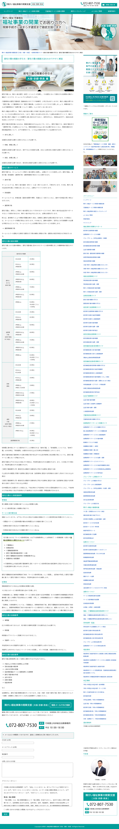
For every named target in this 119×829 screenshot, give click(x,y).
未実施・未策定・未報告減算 (91, 607)
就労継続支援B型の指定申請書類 (93, 369)
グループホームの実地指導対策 (92, 642)
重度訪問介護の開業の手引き (91, 303)
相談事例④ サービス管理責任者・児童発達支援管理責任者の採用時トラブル (99, 671)
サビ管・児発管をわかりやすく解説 (93, 511)
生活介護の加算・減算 (89, 407)
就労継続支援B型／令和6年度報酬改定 (94, 715)
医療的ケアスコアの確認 (90, 442)
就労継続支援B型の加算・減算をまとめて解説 (96, 381)
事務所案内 (111, 11)
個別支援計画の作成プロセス (91, 515)
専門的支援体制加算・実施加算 (92, 569)
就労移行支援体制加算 (89, 546)
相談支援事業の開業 (89, 261)
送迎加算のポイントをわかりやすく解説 (95, 588)
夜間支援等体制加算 (89, 492)
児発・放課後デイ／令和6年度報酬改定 (94, 719)
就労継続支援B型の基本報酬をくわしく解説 (96, 377)
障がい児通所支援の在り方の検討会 (93, 692)
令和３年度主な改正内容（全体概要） (94, 684)
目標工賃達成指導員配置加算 (91, 388)
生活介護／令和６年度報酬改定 (92, 703)
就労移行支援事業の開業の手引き (93, 311)
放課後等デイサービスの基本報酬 (93, 438)
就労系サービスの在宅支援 (91, 523)
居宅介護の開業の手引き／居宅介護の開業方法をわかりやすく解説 (33, 58)
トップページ (8, 11)
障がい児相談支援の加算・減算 (92, 292)
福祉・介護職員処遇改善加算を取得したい (95, 615)
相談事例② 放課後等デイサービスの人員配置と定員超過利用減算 (99, 661)
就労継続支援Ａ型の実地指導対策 (93, 638)
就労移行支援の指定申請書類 (91, 315)
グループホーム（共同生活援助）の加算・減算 (97, 488)
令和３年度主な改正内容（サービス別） (95, 688)
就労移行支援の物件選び (90, 330)
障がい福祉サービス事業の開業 (29, 11)
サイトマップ (87, 223)
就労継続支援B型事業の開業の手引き (94, 365)
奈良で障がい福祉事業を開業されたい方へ (95, 272)
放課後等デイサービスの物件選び (93, 473)
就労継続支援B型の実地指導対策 (93, 634)
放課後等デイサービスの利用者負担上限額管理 (97, 469)
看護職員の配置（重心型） (91, 450)
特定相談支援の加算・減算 (91, 284)
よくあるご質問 (96, 11)
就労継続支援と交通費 (89, 534)
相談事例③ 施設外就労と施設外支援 (93, 666)
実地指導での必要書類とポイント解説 (94, 627)
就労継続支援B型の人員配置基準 (93, 373)
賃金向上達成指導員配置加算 (91, 357)
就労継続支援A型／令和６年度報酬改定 (94, 711)
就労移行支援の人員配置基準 (91, 319)
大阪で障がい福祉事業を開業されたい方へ (95, 265)
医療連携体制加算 (88, 557)
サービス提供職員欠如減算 (91, 599)
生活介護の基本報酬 (89, 400)
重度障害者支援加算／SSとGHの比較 (94, 553)
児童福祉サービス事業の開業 (55, 11)
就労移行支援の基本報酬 (90, 323)
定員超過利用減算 (88, 603)
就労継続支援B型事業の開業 (91, 246)
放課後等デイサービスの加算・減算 (93, 458)
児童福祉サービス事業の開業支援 (93, 207)
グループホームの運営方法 (91, 503)
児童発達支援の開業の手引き (91, 419)
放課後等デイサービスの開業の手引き (94, 427)
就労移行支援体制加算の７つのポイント (95, 550)
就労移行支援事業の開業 (90, 230)
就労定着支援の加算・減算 (91, 342)
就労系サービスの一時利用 (91, 527)
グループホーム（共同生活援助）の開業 (95, 238)
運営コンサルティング (78, 11)
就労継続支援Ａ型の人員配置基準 (93, 354)
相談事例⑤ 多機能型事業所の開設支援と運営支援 (97, 677)
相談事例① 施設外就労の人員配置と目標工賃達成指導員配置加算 (99, 655)
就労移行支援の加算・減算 (91, 326)
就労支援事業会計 (88, 538)
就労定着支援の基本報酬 (90, 338)
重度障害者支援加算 (89, 496)
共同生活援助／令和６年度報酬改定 (93, 700)
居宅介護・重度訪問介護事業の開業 (93, 253)
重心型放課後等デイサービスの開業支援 (95, 431)
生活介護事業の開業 (89, 249)
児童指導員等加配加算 (89, 565)
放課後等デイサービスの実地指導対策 (94, 646)
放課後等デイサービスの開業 (91, 234)
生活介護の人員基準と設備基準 (92, 404)
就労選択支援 (87, 696)
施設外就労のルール (89, 530)
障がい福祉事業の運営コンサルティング (95, 211)
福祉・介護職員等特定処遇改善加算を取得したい (97, 619)
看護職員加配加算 (88, 580)
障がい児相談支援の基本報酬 (91, 288)
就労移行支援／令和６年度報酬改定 (93, 707)
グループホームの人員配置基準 (92, 484)
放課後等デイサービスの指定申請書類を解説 (96, 465)
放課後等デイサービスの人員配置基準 (94, 435)
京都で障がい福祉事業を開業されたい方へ (95, 269)
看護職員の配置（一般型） (91, 446)
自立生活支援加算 (88, 500)
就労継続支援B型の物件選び (91, 392)
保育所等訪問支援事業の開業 (91, 257)
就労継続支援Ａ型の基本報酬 (91, 350)
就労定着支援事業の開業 (90, 242)
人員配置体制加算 (88, 411)
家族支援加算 (87, 584)
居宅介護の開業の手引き (90, 299)
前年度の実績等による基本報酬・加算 (94, 519)
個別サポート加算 (88, 576)
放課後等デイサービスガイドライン (93, 461)
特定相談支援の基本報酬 (90, 280)
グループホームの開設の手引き (92, 481)
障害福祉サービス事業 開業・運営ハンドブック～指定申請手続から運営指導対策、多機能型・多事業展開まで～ (99, 146)
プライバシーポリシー (9, 781)
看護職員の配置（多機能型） (91, 454)
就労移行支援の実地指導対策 (91, 630)
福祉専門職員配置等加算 (90, 561)
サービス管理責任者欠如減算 (91, 596)
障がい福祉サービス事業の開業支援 (93, 204)
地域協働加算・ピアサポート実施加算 (94, 384)
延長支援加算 (87, 572)
